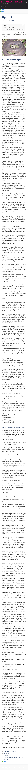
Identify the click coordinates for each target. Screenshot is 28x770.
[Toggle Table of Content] (22, 25)
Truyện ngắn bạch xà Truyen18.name (15, 29)
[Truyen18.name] (11, 2)
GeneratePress (22, 768)
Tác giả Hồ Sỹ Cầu (8, 753)
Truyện (6, 751)
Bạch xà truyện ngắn (9, 27)
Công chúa (6, 755)
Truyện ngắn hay (12, 751)
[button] (26, 2)
